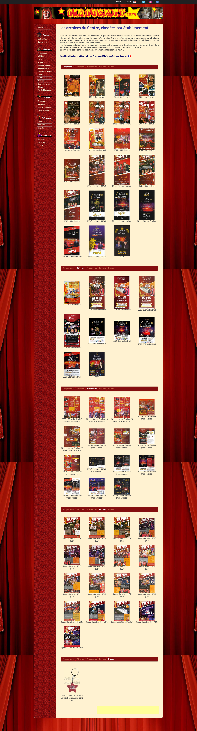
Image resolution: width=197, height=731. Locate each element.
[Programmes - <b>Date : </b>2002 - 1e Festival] (72, 85)
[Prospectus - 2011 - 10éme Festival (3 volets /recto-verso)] (97, 407)
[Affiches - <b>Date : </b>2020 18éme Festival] (97, 330)
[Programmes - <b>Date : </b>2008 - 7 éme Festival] (122, 112)
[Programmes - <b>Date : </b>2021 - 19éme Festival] (122, 205)
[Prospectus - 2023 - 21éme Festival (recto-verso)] (72, 486)
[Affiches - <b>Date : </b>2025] (97, 364)
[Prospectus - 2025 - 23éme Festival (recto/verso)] (122, 486)
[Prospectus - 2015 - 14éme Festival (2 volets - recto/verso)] (72, 436)
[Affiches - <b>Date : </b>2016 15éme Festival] (122, 292)
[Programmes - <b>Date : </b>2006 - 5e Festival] (72, 112)
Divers (40, 87)
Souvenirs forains (44, 84)
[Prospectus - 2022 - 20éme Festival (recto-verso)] (147, 463)
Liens (40, 122)
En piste (41, 128)
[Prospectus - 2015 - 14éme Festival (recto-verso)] (97, 436)
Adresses (41, 125)
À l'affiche (41, 101)
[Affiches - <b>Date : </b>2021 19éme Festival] (122, 330)
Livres (40, 59)
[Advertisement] (128, 710)
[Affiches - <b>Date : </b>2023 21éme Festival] (72, 364)
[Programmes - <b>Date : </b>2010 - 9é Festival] (72, 139)
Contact (41, 145)
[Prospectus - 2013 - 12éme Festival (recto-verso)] (147, 407)
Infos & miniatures (44, 108)
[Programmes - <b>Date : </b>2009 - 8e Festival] (147, 112)
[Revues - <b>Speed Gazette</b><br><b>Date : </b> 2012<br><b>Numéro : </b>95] (97, 583)
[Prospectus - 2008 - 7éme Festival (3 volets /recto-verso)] (72, 407)
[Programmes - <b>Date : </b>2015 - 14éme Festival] (97, 170)
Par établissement (44, 90)
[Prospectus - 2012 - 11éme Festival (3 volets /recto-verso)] (122, 407)
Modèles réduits (44, 65)
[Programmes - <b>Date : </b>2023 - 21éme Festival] (72, 240)
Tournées (41, 104)
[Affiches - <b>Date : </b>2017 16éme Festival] (147, 292)
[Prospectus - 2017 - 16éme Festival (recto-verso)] (122, 436)
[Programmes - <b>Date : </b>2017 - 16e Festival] (147, 170)
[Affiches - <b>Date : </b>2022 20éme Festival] (147, 330)
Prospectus (42, 62)
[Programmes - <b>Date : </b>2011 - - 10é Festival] (97, 139)
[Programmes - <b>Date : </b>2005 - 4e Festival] (147, 85)
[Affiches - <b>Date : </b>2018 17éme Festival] (72, 330)
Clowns (40, 78)
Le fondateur (43, 39)
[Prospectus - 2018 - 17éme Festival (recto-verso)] (147, 436)
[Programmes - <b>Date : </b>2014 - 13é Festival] (72, 170)
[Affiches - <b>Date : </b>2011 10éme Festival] (72, 292)
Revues (40, 75)
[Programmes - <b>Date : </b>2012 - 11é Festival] (122, 139)
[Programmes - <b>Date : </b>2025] (122, 240)
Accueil (118, 2)
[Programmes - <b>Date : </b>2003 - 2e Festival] (97, 85)
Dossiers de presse (45, 72)
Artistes (41, 81)
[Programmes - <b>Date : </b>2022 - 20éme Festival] (147, 205)
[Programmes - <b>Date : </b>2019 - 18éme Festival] (97, 205)
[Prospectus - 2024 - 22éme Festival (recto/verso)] (97, 486)
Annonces (41, 139)
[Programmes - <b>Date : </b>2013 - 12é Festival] (147, 139)
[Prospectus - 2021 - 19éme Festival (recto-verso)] (122, 463)
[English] (134, 2)
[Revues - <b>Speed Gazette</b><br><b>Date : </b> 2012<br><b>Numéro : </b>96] (122, 583)
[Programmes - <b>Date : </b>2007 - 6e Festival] (97, 112)
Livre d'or (41, 142)
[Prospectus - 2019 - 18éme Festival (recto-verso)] (97, 463)
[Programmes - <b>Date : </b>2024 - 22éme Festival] (97, 240)
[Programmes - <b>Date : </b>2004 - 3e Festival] (122, 85)
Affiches (41, 56)
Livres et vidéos (43, 111)
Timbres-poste (43, 69)
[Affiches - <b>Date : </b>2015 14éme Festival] (97, 292)
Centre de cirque (44, 42)
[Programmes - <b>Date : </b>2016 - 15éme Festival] (122, 170)
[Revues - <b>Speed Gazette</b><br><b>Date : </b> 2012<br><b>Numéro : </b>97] (147, 583)
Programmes (42, 53)
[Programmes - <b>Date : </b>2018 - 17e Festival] (72, 205)
